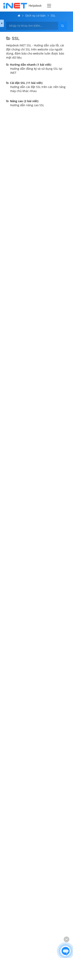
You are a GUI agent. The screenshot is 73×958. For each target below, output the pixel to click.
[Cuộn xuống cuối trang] (66, 939)
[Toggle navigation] (49, 6)
